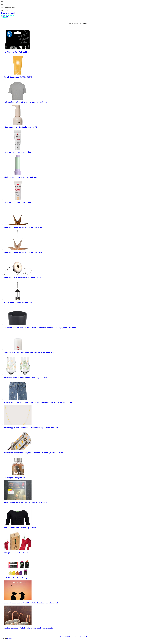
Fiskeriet (9, 638)
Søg (85, 23)
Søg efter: (3, 10)
